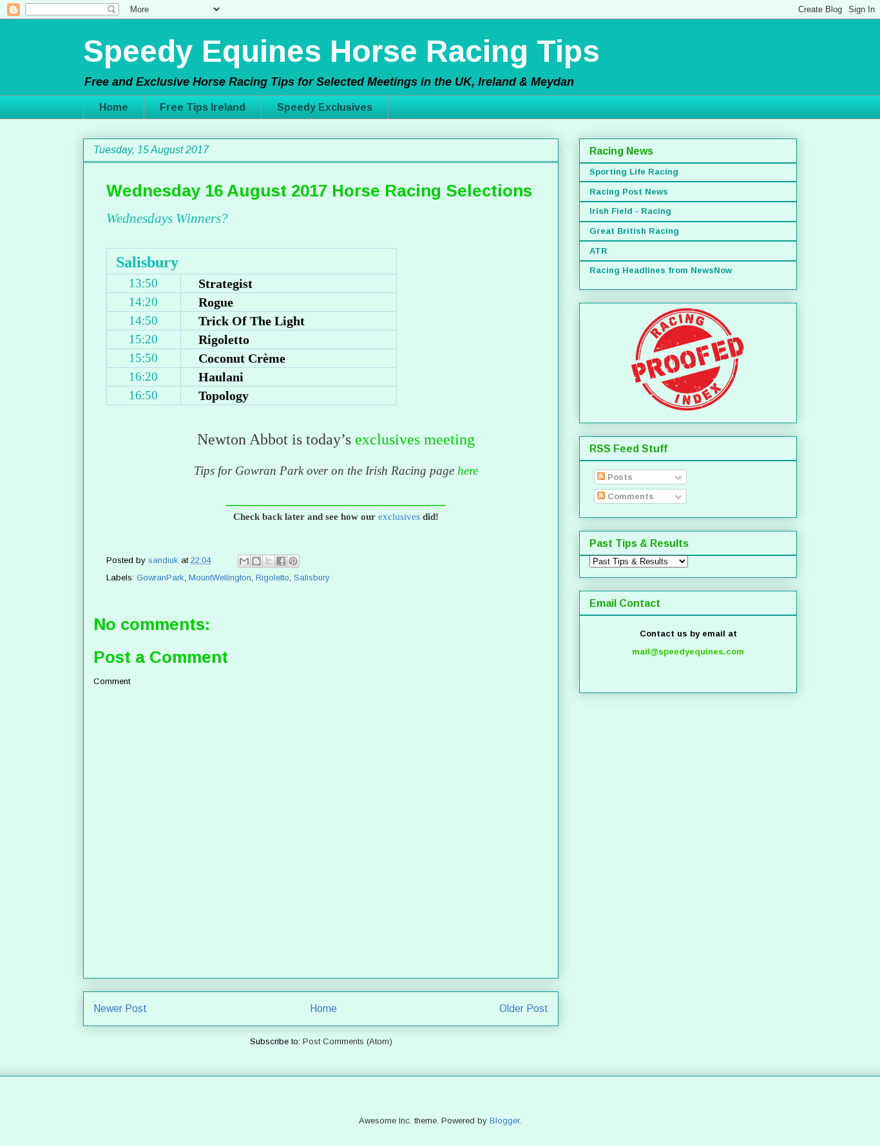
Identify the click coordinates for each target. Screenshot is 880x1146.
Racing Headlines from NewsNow (660, 270)
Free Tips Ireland (202, 107)
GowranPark (160, 577)
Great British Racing (634, 231)
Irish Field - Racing (630, 211)
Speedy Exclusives (324, 107)
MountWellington (220, 577)
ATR (598, 251)
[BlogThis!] (256, 561)
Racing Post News (628, 191)
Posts (619, 477)
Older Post (523, 1008)
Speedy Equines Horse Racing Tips (341, 51)
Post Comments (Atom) (347, 1041)
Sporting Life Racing (633, 172)
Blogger (504, 1120)
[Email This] (244, 561)
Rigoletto (272, 577)
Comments (629, 496)
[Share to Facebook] (280, 561)
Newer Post (120, 1008)
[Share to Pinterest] (293, 561)
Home (113, 107)
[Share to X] (268, 561)
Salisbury (312, 577)
